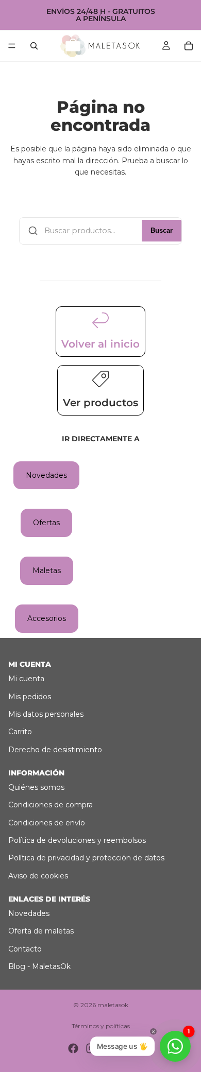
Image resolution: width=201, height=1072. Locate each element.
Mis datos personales (45, 714)
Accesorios (46, 618)
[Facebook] (73, 1048)
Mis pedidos (29, 696)
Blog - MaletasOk (39, 966)
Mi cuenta (26, 678)
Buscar (161, 230)
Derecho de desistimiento (55, 749)
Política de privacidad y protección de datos (86, 857)
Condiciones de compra (50, 804)
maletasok (112, 1005)
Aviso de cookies (38, 875)
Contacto (25, 949)
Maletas (46, 570)
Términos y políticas (101, 1026)
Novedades (46, 475)
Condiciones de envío (46, 822)
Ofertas (46, 522)
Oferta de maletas (41, 931)
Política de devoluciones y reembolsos (77, 840)
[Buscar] (34, 45)
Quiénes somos (36, 787)
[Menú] (12, 46)
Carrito (20, 731)
